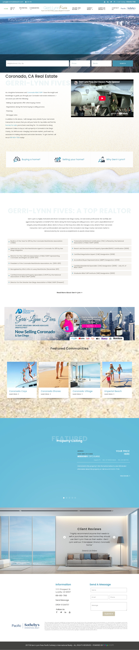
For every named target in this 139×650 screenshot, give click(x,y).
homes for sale (11, 125)
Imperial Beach (113, 391)
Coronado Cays (18, 391)
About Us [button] (12, 8)
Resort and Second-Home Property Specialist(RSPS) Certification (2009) (101, 248)
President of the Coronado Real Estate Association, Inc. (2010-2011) (35, 263)
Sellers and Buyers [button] (76, 8)
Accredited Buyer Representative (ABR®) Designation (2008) (97, 260)
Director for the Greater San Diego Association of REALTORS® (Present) (37, 282)
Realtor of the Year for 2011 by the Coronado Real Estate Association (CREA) (36, 242)
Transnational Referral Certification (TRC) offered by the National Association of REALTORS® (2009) (99, 242)
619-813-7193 (15, 137)
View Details (124, 476)
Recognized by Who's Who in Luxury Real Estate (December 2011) (34, 269)
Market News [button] (89, 8)
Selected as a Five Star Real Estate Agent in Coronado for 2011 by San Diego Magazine (36, 249)
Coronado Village (82, 391)
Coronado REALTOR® (34, 92)
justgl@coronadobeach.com (13, 2)
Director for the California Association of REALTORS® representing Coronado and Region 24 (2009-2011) (35, 257)
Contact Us (115, 8)
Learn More (13, 394)
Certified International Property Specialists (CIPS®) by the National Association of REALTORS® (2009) (35, 276)
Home (6, 9)
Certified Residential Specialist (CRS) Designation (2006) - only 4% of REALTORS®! (100, 267)
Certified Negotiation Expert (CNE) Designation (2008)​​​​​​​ (94, 254)
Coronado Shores (51, 391)
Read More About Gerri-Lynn (69, 292)
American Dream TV (101, 8)
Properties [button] (23, 8)
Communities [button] (34, 8)
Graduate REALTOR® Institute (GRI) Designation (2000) (94, 273)
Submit (108, 613)
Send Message (62, 600)
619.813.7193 (131, 2)
